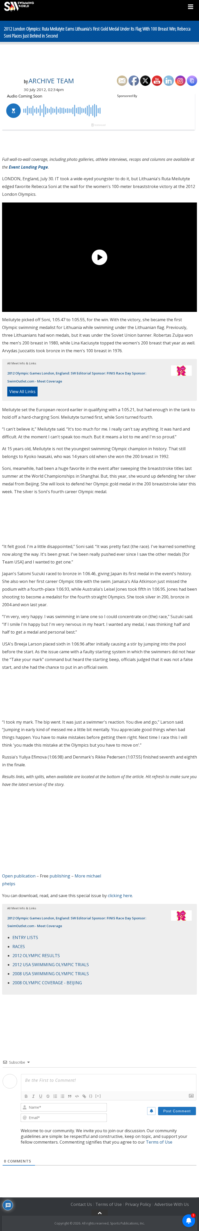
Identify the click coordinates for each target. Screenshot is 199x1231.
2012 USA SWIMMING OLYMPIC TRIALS (50, 964)
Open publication (18, 876)
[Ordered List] (55, 1096)
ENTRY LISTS (25, 937)
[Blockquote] (69, 1096)
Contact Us (81, 1204)
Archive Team (51, 80)
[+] (98, 1096)
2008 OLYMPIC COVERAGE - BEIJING (47, 983)
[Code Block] (77, 1096)
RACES (18, 946)
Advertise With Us (171, 1204)
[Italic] (33, 1096)
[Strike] (48, 1096)
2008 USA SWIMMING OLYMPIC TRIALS (50, 974)
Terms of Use (159, 1142)
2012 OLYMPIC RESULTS (36, 955)
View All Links (22, 391)
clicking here (120, 895)
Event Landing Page (28, 167)
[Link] (84, 1096)
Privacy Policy (138, 1204)
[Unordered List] (62, 1096)
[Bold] (26, 1096)
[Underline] (40, 1096)
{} (91, 1096)
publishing (59, 876)
